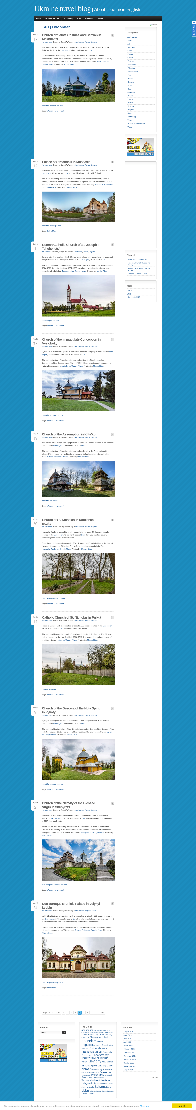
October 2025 (128, 1063)
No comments (47, 42)
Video (129, 127)
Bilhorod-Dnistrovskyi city (102, 1030)
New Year (84, 1072)
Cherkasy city (98, 1032)
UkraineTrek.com (52, 18)
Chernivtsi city (105, 1035)
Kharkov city (101, 1055)
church (50, 111)
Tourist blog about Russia (137, 274)
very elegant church (50, 320)
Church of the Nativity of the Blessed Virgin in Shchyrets (68, 805)
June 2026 (127, 1035)
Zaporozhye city (96, 1091)
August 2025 (128, 1070)
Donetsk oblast (107, 1045)
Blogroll (131, 255)
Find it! (44, 1027)
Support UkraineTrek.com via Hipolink (138, 269)
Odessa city (105, 1072)
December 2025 (129, 1056)
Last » (102, 1013)
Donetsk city (97, 1045)
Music (129, 85)
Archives (127, 1027)
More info (144, 1105)
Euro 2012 (85, 1049)
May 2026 (127, 1039)
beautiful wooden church (52, 106)
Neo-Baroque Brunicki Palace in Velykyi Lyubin (71, 905)
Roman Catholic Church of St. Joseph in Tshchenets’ (71, 246)
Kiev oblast (107, 1061)
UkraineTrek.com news (136, 124)
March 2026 (128, 1046)
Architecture (132, 37)
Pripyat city (96, 1075)
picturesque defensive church (54, 885)
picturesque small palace (52, 982)
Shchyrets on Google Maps (92, 832)
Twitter (100, 18)
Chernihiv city (92, 1035)
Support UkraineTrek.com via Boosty (138, 264)
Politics (130, 103)
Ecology (130, 61)
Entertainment (132, 72)
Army (129, 40)
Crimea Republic (92, 1043)
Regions (130, 106)
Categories (132, 32)
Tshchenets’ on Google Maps (74, 271)
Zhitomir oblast (87, 1093)
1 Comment (46, 252)
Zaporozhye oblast (108, 1091)
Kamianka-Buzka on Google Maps (56, 549)
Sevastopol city (88, 1077)
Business (131, 47)
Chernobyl (85, 1037)
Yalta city (90, 1087)
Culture (130, 58)
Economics (131, 65)
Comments (133, 297)
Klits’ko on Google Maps (57, 457)
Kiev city (94, 1061)
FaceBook (89, 18)
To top (155, 1077)
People (130, 96)
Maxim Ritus (69, 64)
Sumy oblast (100, 1077)
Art (128, 44)
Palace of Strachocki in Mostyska (66, 162)
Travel (129, 120)
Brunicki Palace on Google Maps (88, 930)
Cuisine (130, 54)
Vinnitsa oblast (102, 1083)
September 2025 (129, 1066)
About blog (68, 18)
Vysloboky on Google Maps (71, 366)
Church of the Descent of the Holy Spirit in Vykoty (70, 710)
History (130, 79)
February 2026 (129, 1049)
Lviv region (65, 50)
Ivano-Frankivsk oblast (94, 1050)
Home (38, 18)
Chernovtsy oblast (99, 1037)
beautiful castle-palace (51, 226)
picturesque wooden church (53, 598)
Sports (130, 113)
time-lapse (105, 1080)
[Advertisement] (137, 205)
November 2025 (129, 1059)
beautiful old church (50, 501)
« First (58, 1013)
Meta (129, 286)
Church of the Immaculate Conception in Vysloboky (71, 341)
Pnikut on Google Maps (67, 640)
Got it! (182, 1105)
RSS (79, 18)
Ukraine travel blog (62, 8)
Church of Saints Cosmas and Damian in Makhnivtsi (71, 37)
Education (131, 68)
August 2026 (128, 1032)
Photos (130, 99)
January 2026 (128, 1053)
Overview (131, 92)
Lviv (90, 50)
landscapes (89, 1065)
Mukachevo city (96, 1070)
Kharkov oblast (88, 1058)
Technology (131, 117)
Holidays (130, 82)
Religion (130, 110)
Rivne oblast (107, 1075)
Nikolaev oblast (93, 1073)
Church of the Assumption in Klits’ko (68, 434)
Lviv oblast (59, 111)
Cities (129, 51)
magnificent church (50, 689)
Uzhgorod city (88, 1083)
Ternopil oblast (90, 1080)
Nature (130, 89)
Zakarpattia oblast (96, 1088)
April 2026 (127, 1042)
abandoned (87, 1030)
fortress (94, 1048)
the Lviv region (57, 818)
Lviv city (102, 1065)
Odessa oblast (86, 1075)
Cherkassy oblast (87, 1033)
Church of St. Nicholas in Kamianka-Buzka (68, 521)
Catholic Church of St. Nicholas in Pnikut (71, 617)
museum (107, 1069)
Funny (129, 75)
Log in (129, 290)
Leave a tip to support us (137, 259)
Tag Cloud (86, 1026)
